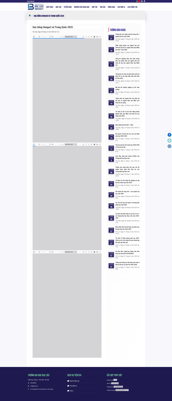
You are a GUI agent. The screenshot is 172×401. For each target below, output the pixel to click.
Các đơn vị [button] (121, 6)
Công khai (111, 6)
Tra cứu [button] (102, 6)
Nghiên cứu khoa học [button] (81, 6)
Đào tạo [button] (58, 6)
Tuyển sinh (68, 6)
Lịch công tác (132, 6)
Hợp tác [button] (94, 6)
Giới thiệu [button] (49, 6)
